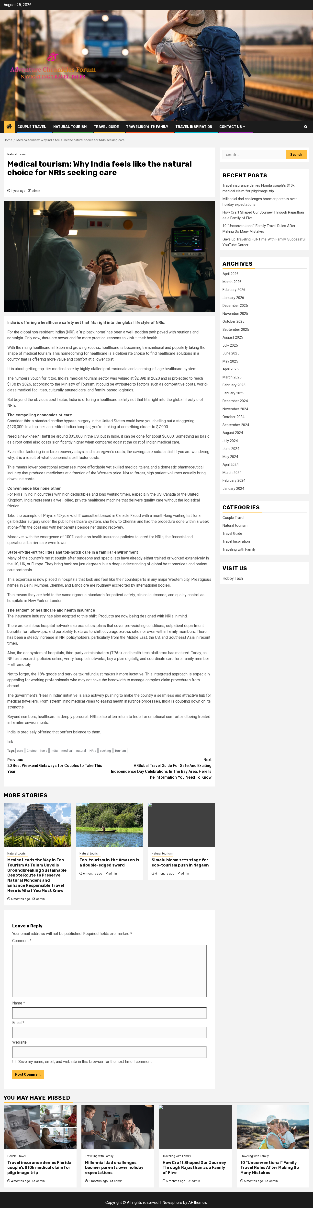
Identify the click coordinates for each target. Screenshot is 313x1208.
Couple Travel (31, 127)
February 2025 (234, 385)
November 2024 (235, 409)
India (54, 750)
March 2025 (232, 377)
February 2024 (234, 480)
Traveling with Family (147, 127)
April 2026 (230, 274)
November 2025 (235, 313)
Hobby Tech (233, 578)
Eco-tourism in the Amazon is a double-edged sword (109, 862)
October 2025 (233, 321)
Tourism (120, 750)
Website (19, 1042)
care (20, 750)
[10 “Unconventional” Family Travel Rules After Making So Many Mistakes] (273, 1127)
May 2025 (230, 361)
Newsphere (172, 1202)
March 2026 (232, 282)
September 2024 (236, 425)
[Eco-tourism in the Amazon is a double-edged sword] (109, 825)
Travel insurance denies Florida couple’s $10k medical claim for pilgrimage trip (39, 1167)
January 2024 (233, 488)
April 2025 (230, 369)
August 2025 (233, 337)
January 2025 (233, 393)
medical (67, 750)
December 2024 (235, 401)
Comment (21, 940)
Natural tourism (70, 127)
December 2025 (235, 305)
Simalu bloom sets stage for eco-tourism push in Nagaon (180, 862)
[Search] (306, 127)
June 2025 (231, 353)
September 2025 (236, 329)
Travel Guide (106, 127)
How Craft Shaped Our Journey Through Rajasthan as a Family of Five (194, 1167)
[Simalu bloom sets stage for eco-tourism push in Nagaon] (181, 825)
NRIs (92, 750)
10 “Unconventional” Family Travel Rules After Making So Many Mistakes (269, 1167)
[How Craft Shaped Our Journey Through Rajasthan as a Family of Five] (195, 1127)
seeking (105, 750)
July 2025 (230, 345)
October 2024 (233, 417)
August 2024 (233, 433)
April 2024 (230, 464)
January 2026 (233, 298)
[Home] (9, 127)
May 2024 (230, 457)
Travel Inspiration (193, 127)
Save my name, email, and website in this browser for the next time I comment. (85, 1061)
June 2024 (231, 448)
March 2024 (232, 472)
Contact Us (230, 127)
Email (18, 1022)
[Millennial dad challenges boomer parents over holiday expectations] (117, 1127)
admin (36, 191)
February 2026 (234, 289)
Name (18, 1003)
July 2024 (230, 441)
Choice (31, 750)
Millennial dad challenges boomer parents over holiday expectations (114, 1167)
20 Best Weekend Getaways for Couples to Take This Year (54, 765)
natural (81, 750)
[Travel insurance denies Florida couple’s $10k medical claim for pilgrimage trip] (40, 1127)
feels (43, 750)
